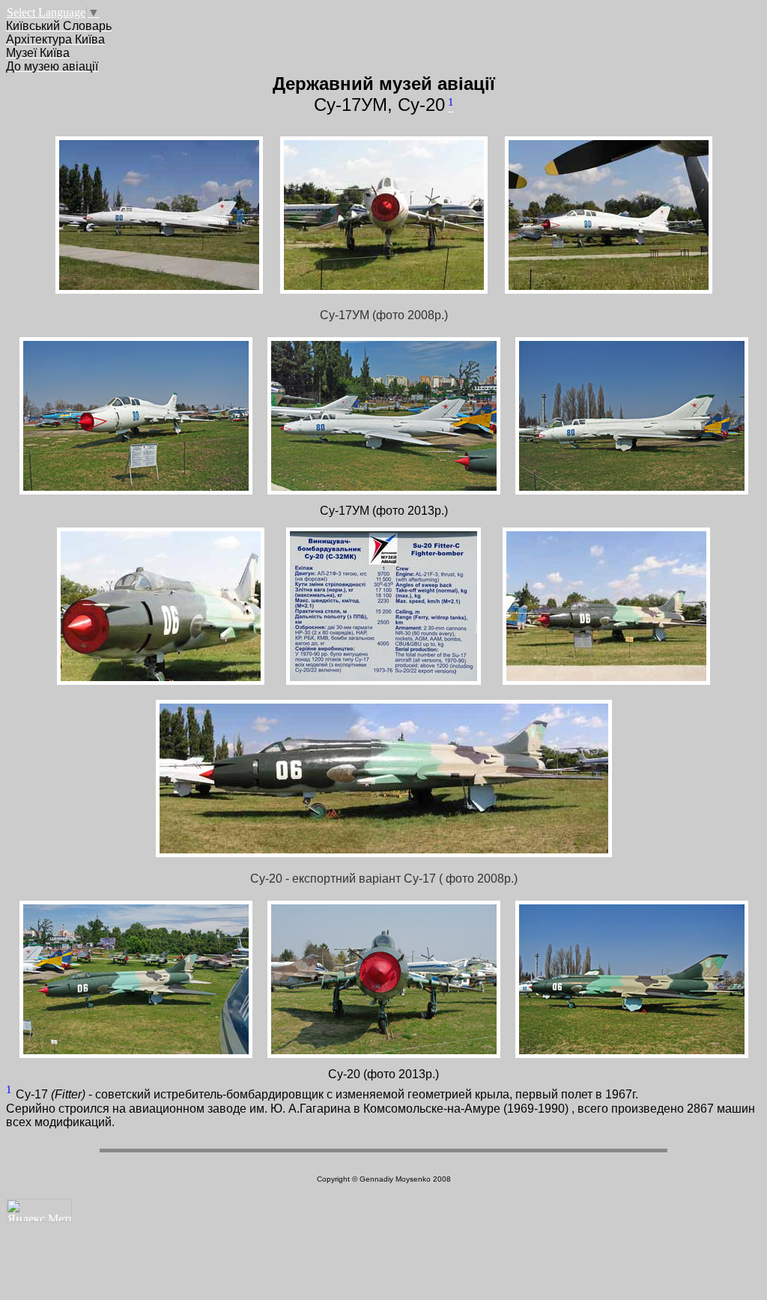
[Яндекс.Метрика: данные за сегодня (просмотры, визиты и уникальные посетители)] (39, 1210)
